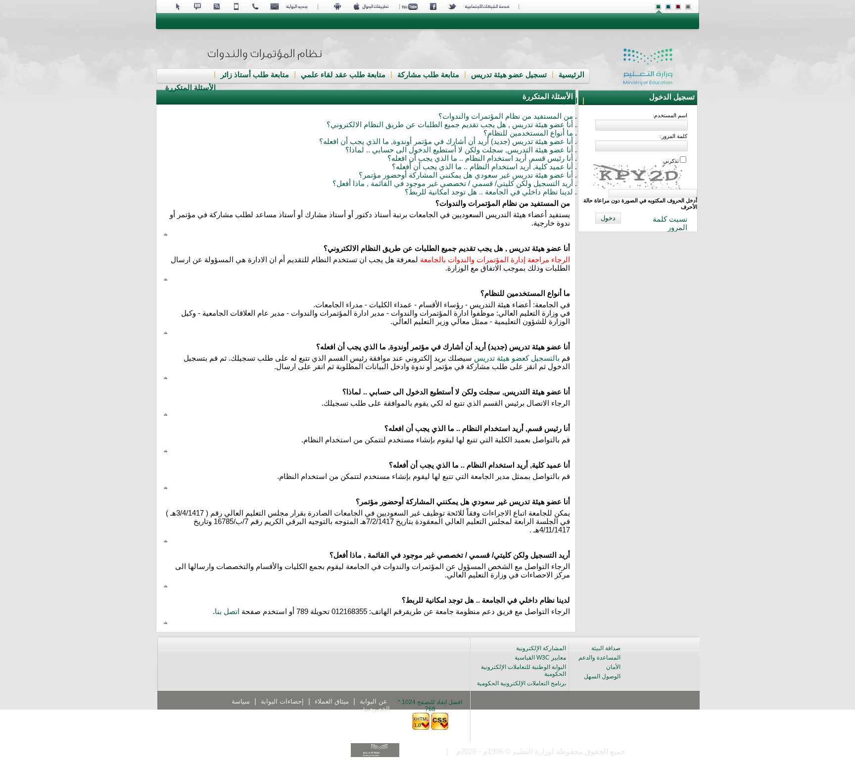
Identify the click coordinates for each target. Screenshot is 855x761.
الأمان (613, 667)
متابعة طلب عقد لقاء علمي (343, 75)
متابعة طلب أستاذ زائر (255, 75)
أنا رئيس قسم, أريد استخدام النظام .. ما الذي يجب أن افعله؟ (480, 158)
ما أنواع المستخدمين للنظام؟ (528, 133)
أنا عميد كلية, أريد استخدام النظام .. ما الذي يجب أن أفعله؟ (482, 167)
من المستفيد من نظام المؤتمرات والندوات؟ (505, 116)
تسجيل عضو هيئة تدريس (509, 75)
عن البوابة (373, 701)
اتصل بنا (565, 101)
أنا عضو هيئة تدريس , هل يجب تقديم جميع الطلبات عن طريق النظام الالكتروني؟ (450, 125)
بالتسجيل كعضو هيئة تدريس (517, 358)
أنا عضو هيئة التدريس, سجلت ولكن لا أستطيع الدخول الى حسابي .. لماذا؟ (459, 150)
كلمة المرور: (673, 136)
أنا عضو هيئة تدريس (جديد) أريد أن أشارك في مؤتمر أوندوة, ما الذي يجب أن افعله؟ (446, 141)
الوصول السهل (602, 676)
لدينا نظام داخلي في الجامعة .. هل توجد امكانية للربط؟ (489, 192)
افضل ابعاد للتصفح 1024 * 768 (430, 706)
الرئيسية (571, 75)
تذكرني (671, 161)
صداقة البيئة (605, 648)
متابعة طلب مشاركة (428, 75)
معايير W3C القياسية (540, 657)
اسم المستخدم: (670, 115)
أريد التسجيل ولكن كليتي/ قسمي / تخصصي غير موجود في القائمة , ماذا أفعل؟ (452, 184)
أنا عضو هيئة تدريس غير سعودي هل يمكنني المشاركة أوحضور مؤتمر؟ (466, 175)
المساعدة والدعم (599, 657)
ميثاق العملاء (332, 701)
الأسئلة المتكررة (190, 88)
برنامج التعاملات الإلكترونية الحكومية (521, 683)
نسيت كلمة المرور (670, 223)
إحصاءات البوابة (282, 701)
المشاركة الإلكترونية (541, 648)
